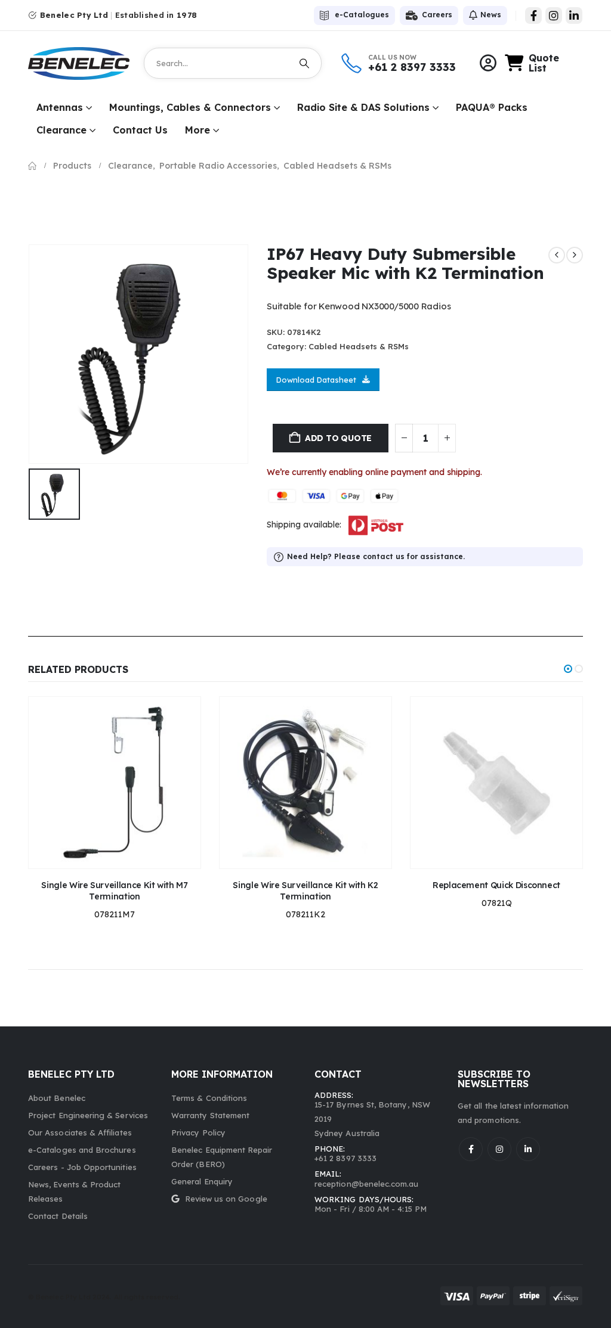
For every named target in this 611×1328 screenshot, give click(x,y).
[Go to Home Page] (32, 166)
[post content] (114, 782)
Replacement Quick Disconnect (496, 885)
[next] (574, 255)
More (197, 130)
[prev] (556, 255)
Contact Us (140, 130)
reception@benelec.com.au (366, 1184)
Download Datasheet (316, 379)
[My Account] (488, 63)
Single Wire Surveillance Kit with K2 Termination (305, 891)
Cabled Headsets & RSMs (358, 346)
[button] (568, 668)
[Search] (304, 63)
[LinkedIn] (574, 15)
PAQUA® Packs (491, 107)
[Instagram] (553, 15)
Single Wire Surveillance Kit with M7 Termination (114, 891)
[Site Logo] (78, 63)
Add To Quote (338, 438)
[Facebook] (533, 15)
